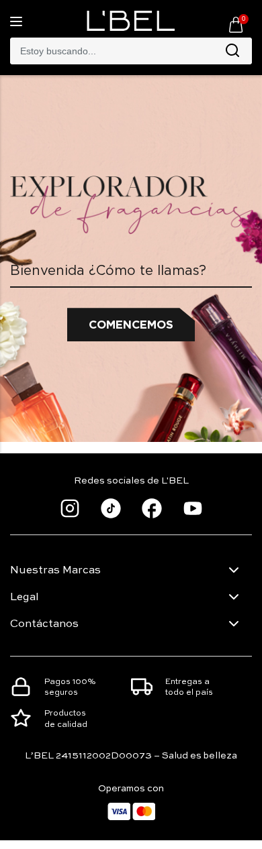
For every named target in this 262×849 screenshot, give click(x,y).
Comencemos (131, 324)
